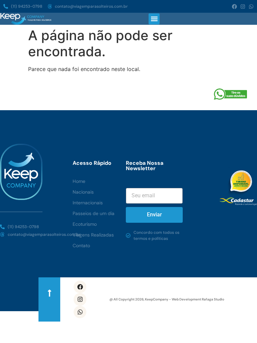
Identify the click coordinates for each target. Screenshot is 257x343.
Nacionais (83, 192)
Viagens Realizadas (93, 235)
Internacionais (88, 203)
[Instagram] (242, 6)
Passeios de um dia (93, 213)
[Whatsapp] (251, 6)
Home (79, 181)
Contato (81, 246)
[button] (154, 18)
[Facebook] (234, 6)
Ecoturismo (85, 224)
